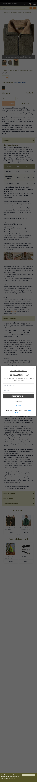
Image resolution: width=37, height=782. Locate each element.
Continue (29, 775)
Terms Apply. (18, 405)
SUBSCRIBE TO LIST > (18, 396)
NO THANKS (18, 401)
